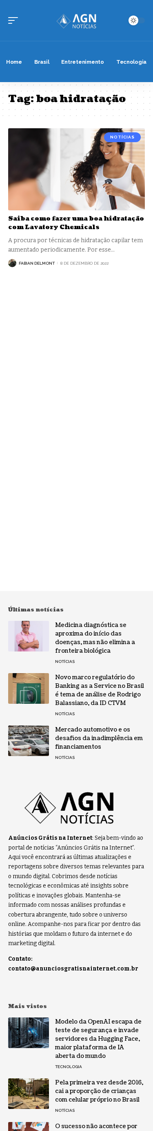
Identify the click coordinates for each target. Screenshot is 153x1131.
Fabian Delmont (37, 263)
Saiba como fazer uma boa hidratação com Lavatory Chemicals (76, 223)
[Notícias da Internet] (76, 20)
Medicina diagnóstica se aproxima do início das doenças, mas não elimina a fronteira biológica (95, 638)
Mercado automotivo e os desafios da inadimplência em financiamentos (99, 738)
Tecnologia (68, 1066)
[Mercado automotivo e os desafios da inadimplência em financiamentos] (28, 740)
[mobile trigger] (15, 20)
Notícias (122, 137)
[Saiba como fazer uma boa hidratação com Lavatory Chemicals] (76, 169)
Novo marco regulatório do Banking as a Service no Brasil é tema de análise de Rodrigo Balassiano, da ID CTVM (99, 690)
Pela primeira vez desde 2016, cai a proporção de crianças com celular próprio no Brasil (99, 1091)
